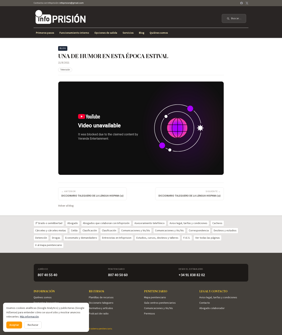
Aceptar (14, 325)
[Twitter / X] (246, 3)
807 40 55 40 (47, 275)
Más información (29, 317)
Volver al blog (66, 206)
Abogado (72, 223)
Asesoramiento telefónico (149, 223)
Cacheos (217, 223)
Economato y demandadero (81, 238)
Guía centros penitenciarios (160, 303)
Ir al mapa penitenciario (48, 245)
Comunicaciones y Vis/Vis (135, 230)
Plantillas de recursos (101, 297)
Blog (141, 33)
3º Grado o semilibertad (48, 223)
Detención (41, 238)
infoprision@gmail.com (71, 3)
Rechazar (33, 325)
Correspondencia (199, 230)
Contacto (204, 303)
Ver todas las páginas (207, 238)
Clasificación (89, 230)
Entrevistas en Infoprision (116, 238)
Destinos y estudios (225, 230)
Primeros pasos (45, 33)
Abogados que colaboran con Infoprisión (106, 223)
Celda (74, 230)
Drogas (56, 238)
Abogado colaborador (212, 308)
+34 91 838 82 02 (192, 275)
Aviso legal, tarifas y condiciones (188, 223)
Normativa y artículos (101, 308)
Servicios (128, 33)
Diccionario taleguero (101, 303)
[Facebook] (241, 3)
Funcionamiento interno (74, 33)
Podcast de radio (99, 314)
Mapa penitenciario (155, 297)
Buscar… (236, 18)
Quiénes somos (159, 33)
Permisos (149, 314)
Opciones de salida (105, 33)
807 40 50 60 (118, 275)
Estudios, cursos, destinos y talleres (157, 238)
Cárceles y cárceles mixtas (50, 230)
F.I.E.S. (186, 238)
